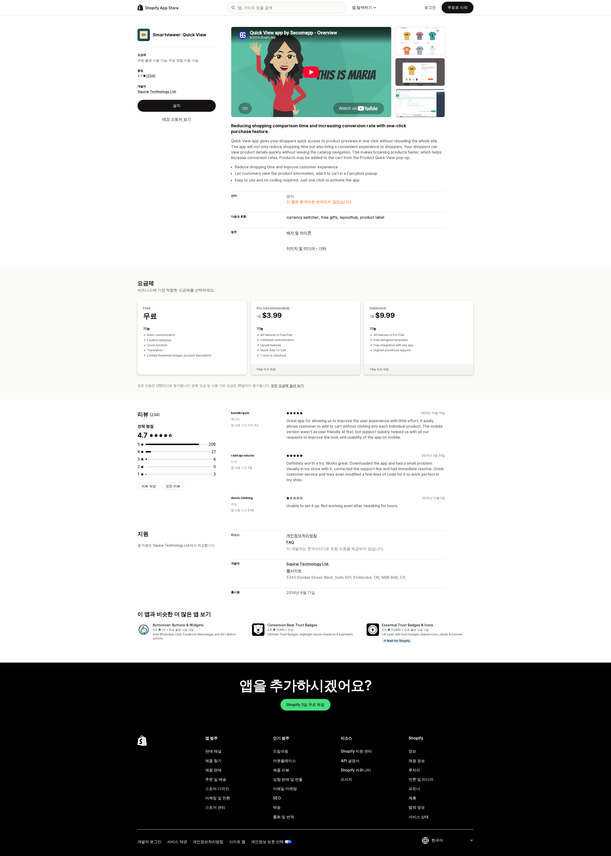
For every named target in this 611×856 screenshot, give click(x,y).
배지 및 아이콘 (298, 232)
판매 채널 (213, 751)
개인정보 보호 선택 (267, 841)
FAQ (290, 542)
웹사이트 (294, 570)
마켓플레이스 (284, 760)
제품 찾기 (213, 760)
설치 (176, 105)
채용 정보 (417, 760)
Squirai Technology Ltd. (157, 92)
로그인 (430, 7)
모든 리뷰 (173, 486)
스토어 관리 (215, 807)
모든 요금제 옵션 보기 (287, 385)
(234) (150, 76)
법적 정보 (417, 807)
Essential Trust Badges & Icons (407, 625)
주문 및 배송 (215, 779)
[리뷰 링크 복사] (252, 413)
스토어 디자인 (217, 788)
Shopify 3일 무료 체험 (305, 704)
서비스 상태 (419, 816)
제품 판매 (213, 770)
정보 (412, 751)
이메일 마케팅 (285, 788)
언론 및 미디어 (421, 779)
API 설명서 (350, 760)
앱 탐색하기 (362, 7)
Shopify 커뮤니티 (356, 770)
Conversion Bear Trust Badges (292, 625)
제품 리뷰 (281, 770)
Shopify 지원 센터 (356, 751)
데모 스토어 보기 (176, 119)
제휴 (412, 798)
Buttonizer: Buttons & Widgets (178, 625)
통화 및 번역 (283, 816)
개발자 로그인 (149, 841)
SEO (277, 798)
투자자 (414, 770)
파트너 (414, 788)
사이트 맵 (237, 841)
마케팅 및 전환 (217, 798)
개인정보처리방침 (301, 535)
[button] (190, 632)
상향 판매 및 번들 (288, 779)
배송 (277, 807)
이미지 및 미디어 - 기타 (306, 248)
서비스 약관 (177, 841)
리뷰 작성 (149, 486)
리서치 (346, 779)
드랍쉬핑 (280, 751)
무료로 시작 (458, 7)
